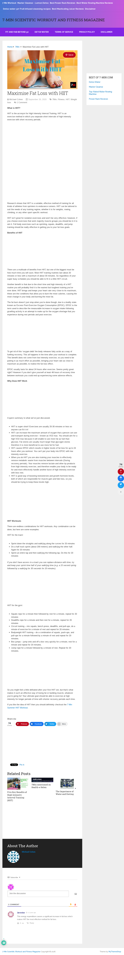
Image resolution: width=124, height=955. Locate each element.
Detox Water (42, 32)
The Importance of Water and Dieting (65, 792)
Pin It (21, 765)
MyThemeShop (115, 952)
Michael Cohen (16, 99)
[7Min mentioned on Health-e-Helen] (42, 780)
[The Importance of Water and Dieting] (67, 783)
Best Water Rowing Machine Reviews (95, 3)
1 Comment (22, 102)
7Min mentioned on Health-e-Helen (41, 786)
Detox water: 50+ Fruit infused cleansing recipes (27, 9)
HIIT (67, 99)
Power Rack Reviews (98, 99)
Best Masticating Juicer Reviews (68, 9)
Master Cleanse (96, 87)
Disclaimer (90, 9)
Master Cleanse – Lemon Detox (33, 3)
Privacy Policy (87, 32)
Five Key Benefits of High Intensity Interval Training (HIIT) (17, 796)
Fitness (61, 99)
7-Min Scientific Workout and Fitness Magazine (53, 20)
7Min (54, 99)
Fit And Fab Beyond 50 (17, 32)
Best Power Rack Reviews (62, 3)
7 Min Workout (9, 3)
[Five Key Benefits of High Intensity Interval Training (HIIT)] (18, 784)
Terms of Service (64, 32)
